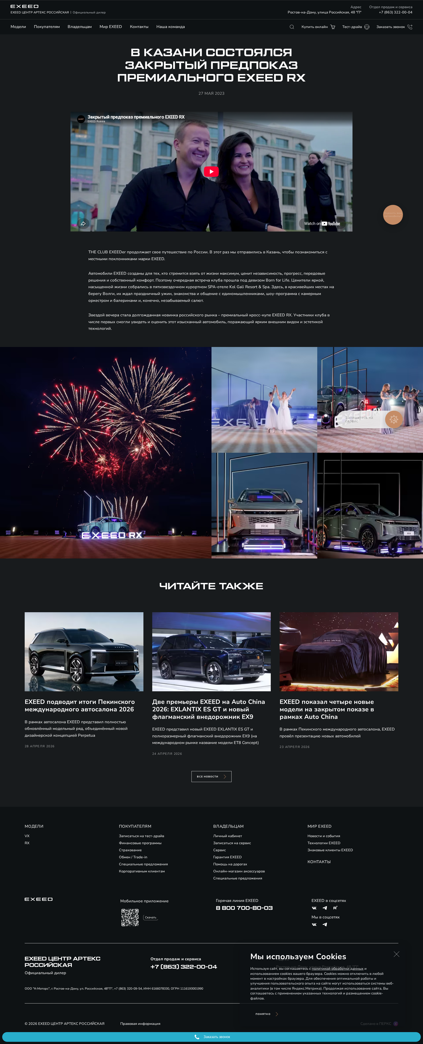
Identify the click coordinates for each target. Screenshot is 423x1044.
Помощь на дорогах (230, 864)
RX (27, 843)
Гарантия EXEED (227, 857)
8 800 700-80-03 (244, 908)
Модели (18, 26)
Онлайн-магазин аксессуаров (239, 871)
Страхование (130, 850)
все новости (207, 776)
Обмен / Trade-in (133, 857)
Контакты (139, 26)
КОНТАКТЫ (319, 861)
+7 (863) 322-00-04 (395, 12)
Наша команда (170, 26)
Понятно (263, 1014)
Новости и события (324, 836)
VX (27, 836)
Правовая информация (140, 1023)
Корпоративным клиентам (142, 871)
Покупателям (47, 26)
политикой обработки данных (338, 968)
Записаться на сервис (232, 843)
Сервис (219, 850)
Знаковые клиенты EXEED (330, 850)
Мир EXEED (111, 26)
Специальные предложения (143, 864)
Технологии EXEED (324, 843)
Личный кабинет (227, 836)
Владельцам (80, 26)
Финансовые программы (140, 843)
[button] (396, 954)
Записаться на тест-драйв (141, 836)
